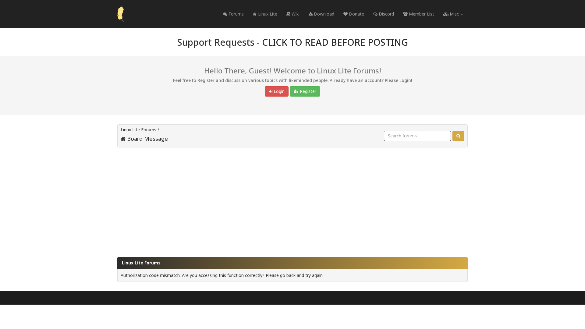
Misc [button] (454, 14)
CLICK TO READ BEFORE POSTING (335, 42)
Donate (356, 14)
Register (307, 91)
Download (323, 14)
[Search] (458, 136)
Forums (235, 14)
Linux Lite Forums (138, 130)
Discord (386, 14)
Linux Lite (267, 14)
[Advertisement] (292, 199)
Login (278, 91)
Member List (421, 14)
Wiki (295, 14)
